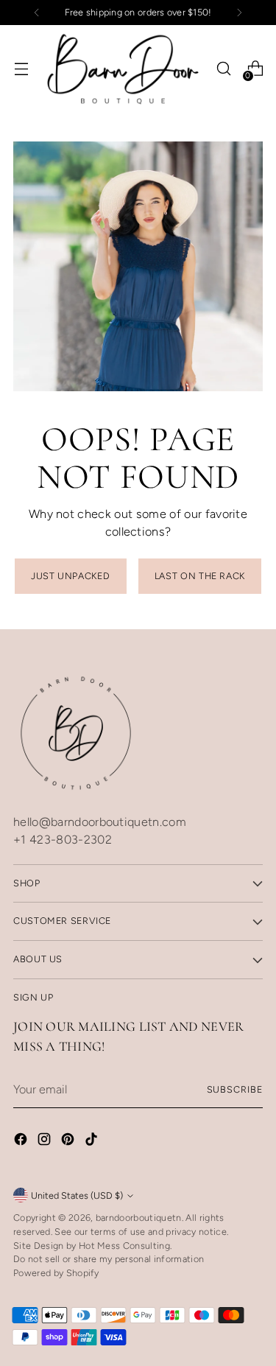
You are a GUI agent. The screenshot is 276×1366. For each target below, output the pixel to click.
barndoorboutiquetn (139, 1217)
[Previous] (37, 12)
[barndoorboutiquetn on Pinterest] (69, 1142)
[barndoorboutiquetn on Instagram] (45, 1142)
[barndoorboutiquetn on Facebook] (22, 1142)
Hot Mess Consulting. (125, 1245)
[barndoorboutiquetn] (123, 68)
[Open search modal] (223, 69)
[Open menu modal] (21, 69)
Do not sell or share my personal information (108, 1258)
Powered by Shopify (56, 1272)
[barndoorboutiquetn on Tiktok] (93, 1142)
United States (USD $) (77, 1195)
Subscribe (235, 1089)
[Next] (239, 12)
